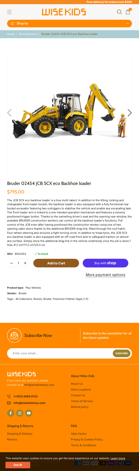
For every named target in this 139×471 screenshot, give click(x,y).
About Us (77, 383)
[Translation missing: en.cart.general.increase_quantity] (25, 263)
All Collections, (24, 298)
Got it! (18, 465)
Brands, (38, 298)
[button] (119, 11)
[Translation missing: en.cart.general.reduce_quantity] (11, 263)
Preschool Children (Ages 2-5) (70, 298)
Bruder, (47, 298)
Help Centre (79, 433)
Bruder (23, 293)
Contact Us (78, 395)
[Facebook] (10, 413)
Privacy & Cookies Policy (87, 439)
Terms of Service (82, 401)
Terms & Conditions (83, 445)
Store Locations (81, 389)
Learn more (118, 458)
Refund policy (80, 407)
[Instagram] (19, 413)
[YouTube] (28, 413)
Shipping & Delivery (19, 433)
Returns (12, 439)
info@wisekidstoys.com (39, 384)
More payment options (105, 275)
